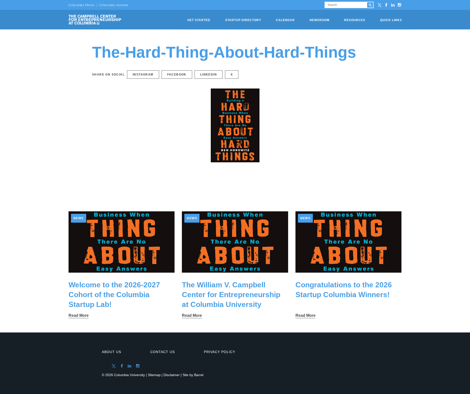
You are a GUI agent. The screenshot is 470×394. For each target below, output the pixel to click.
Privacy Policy (219, 352)
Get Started (198, 20)
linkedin (208, 74)
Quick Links (391, 20)
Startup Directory (243, 20)
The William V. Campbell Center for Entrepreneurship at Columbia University (231, 294)
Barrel (198, 375)
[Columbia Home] (81, 5)
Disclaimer (172, 375)
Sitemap (154, 375)
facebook (177, 74)
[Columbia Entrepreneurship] (125, 19)
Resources (354, 20)
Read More (79, 315)
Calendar (285, 20)
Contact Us (162, 352)
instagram (143, 74)
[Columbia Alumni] (112, 5)
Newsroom (319, 20)
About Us (111, 352)
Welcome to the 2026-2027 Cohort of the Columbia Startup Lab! (114, 294)
